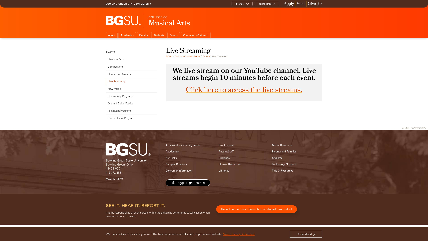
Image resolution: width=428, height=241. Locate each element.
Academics (127, 35)
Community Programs (120, 96)
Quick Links (265, 4)
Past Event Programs (119, 110)
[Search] (319, 4)
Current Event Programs (121, 118)
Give (312, 4)
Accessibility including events (183, 145)
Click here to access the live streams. (244, 90)
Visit (301, 4)
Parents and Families (284, 151)
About (111, 35)
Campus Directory (176, 164)
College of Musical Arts (187, 56)
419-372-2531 (114, 172)
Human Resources (230, 164)
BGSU (169, 56)
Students (158, 35)
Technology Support (284, 164)
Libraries (224, 170)
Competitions (115, 66)
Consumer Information (179, 170)
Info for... (240, 4)
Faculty (143, 35)
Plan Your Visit (116, 59)
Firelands (224, 157)
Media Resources (282, 145)
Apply (289, 4)
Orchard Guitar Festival (121, 103)
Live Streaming (117, 81)
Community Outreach (195, 35)
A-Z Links (171, 157)
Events (174, 35)
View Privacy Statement (239, 234)
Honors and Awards (119, 74)
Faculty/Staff (226, 151)
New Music (114, 88)
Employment (226, 145)
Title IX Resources (282, 170)
